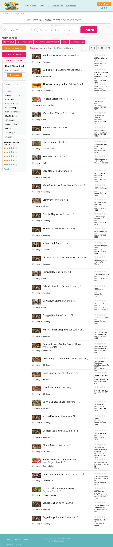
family (65, 42)
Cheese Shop (11, 107)
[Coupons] (94, 48)
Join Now (103, 4)
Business (25, 14)
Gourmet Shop (11, 124)
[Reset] (109, 48)
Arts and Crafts (11, 95)
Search (88, 29)
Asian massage (77, 42)
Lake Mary (14, 14)
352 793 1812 (8, 42)
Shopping (8, 91)
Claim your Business (14, 48)
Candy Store (10, 103)
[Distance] (98, 48)
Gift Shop (9, 120)
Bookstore (10, 99)
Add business (14, 54)
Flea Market (10, 116)
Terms (25, 540)
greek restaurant (25, 42)
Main (5, 14)
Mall (7, 128)
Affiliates (10, 544)
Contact (19, 544)
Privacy (17, 540)
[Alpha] (105, 48)
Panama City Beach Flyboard (47, 42)
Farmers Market (12, 112)
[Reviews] (102, 48)
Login (104, 7)
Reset (6, 169)
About (9, 540)
